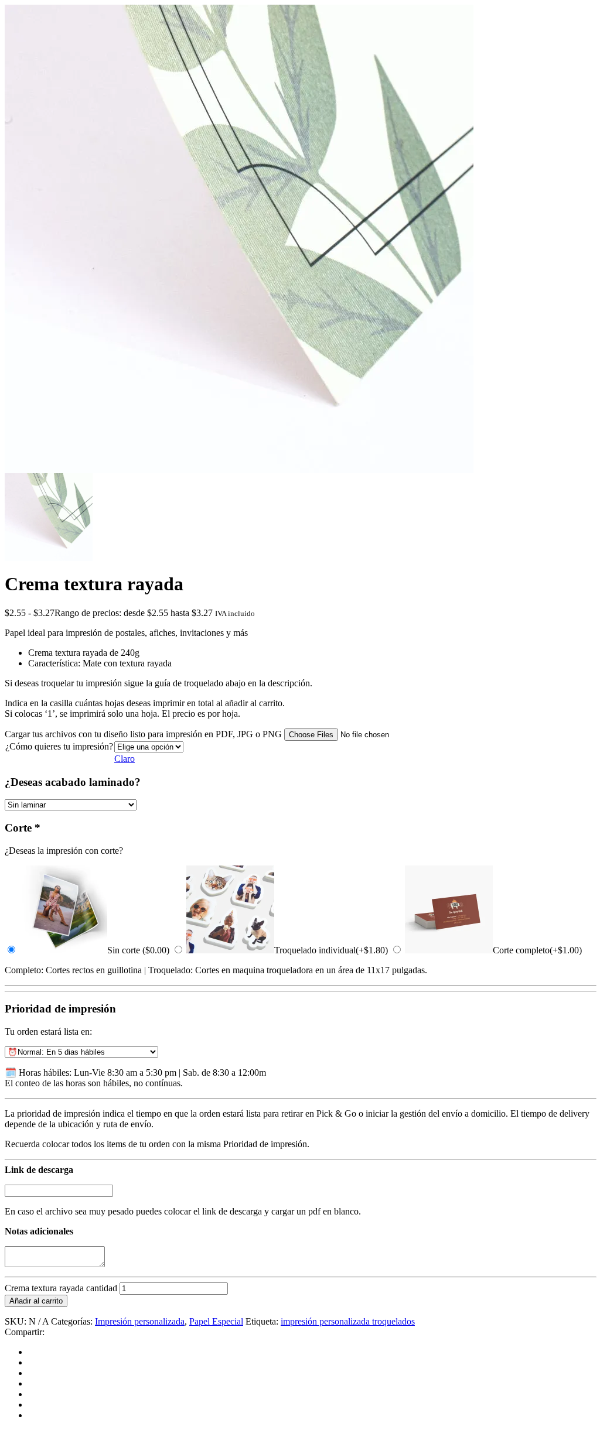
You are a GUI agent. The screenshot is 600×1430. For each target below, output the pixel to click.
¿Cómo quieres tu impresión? (59, 746)
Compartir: (25, 1332)
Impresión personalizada (140, 1321)
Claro (124, 759)
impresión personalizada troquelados (348, 1321)
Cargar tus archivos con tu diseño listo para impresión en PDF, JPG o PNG (143, 734)
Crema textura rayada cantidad (61, 1288)
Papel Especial (216, 1321)
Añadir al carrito (36, 1300)
